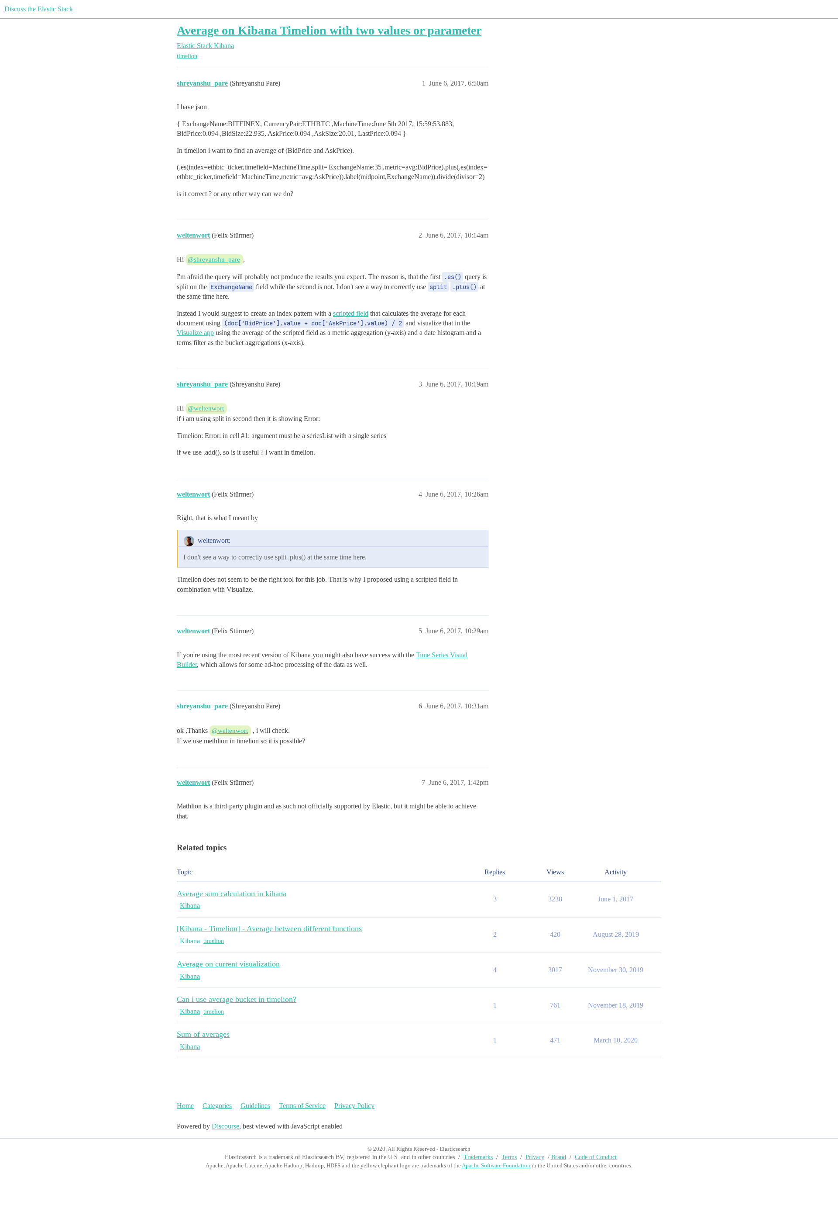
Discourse (225, 1126)
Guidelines (255, 1105)
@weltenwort (206, 408)
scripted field (350, 313)
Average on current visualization (228, 964)
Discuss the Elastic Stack (38, 9)
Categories (217, 1105)
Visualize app (195, 332)
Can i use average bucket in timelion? (236, 999)
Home (185, 1105)
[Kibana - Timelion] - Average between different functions (269, 928)
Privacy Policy (354, 1105)
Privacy (534, 1157)
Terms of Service (302, 1105)
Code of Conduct (596, 1157)
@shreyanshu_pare (214, 259)
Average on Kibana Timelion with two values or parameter (329, 30)
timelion (187, 56)
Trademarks (478, 1157)
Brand (558, 1157)
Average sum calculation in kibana (231, 893)
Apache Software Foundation (496, 1165)
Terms (509, 1157)
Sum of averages (203, 1034)
